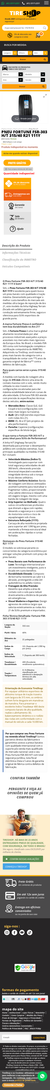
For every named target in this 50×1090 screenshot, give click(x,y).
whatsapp (42, 1076)
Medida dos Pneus (34, 1015)
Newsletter (40, 1012)
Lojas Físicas (27, 1012)
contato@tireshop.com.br (25, 1070)
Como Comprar (17, 1015)
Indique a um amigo (14, 142)
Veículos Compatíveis (16, 266)
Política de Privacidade (12, 1028)
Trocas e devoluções (11, 1023)
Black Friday (35, 1028)
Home (4, 1012)
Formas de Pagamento (12, 1020)
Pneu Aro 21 (33, 129)
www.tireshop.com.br (13, 1051)
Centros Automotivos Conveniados (17, 1026)
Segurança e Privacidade (30, 1018)
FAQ (26, 1028)
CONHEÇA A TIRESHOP (16, 866)
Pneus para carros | (21, 129)
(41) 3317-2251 (13, 3)
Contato (5, 1015)
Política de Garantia (33, 1020)
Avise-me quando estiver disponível (20, 153)
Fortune (13, 139)
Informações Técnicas (16, 253)
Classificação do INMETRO (19, 259)
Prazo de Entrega (9, 1018)
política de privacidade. (25, 1080)
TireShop (25, 14)
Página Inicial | (7, 129)
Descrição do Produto (16, 245)
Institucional (14, 1012)
